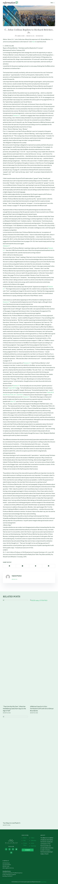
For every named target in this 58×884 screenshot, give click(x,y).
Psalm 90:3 (50, 392)
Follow (32, 837)
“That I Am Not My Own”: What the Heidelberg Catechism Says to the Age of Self (14, 708)
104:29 (5, 394)
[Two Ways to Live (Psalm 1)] (15, 768)
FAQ (24, 840)
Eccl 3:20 (10, 394)
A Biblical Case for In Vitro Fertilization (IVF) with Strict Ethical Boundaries (41, 708)
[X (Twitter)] (22, 566)
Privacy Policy (43, 881)
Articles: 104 (14, 579)
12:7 (15, 394)
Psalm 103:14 (12, 388)
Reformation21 (39, 35)
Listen (32, 843)
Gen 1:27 (13, 401)
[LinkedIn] (48, 566)
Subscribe (33, 840)
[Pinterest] (35, 566)
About (24, 837)
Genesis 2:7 (16, 115)
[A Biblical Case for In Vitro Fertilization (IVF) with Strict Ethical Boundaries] (42, 651)
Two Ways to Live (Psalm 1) (11, 823)
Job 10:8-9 (20, 394)
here (33, 41)
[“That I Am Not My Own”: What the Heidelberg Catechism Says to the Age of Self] (15, 651)
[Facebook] (9, 566)
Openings (33, 846)
